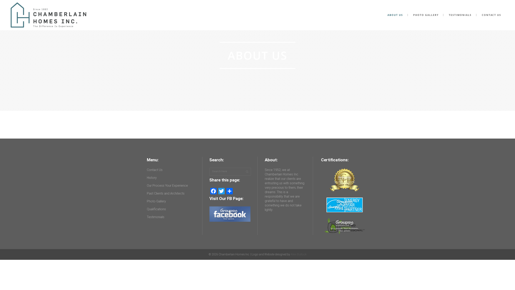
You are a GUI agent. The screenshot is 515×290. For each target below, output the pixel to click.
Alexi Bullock (299, 254)
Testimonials (155, 217)
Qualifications (156, 209)
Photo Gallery (156, 201)
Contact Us (155, 170)
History (152, 178)
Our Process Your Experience (167, 185)
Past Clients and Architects (165, 193)
